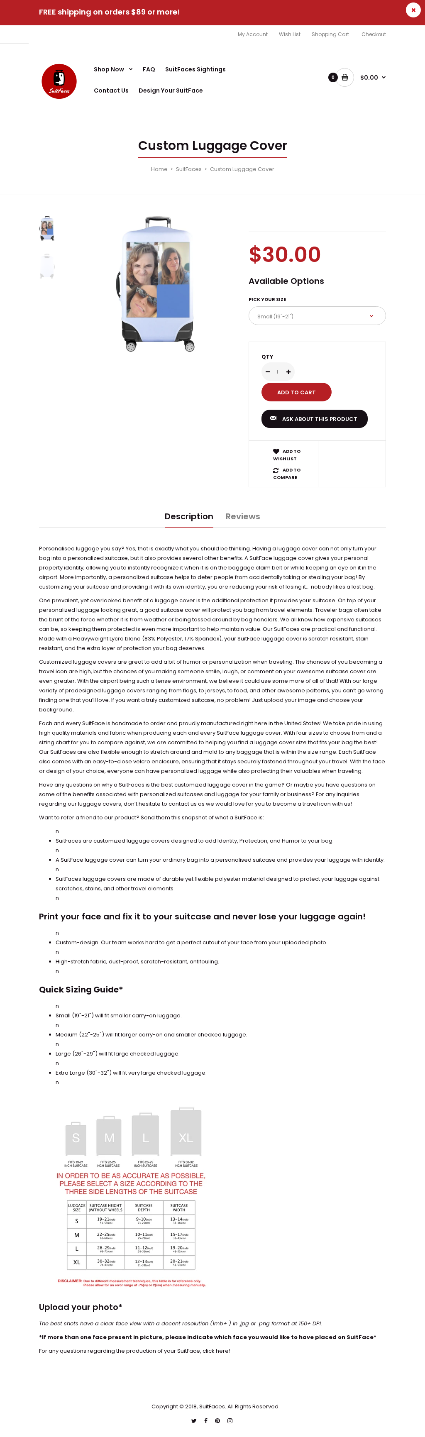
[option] (158, 284)
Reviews (243, 516)
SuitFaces (189, 169)
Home (159, 169)
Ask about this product (319, 419)
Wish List (289, 34)
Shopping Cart (330, 34)
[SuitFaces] (60, 100)
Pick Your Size (267, 299)
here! (223, 1351)
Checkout (373, 34)
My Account (253, 34)
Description (189, 516)
